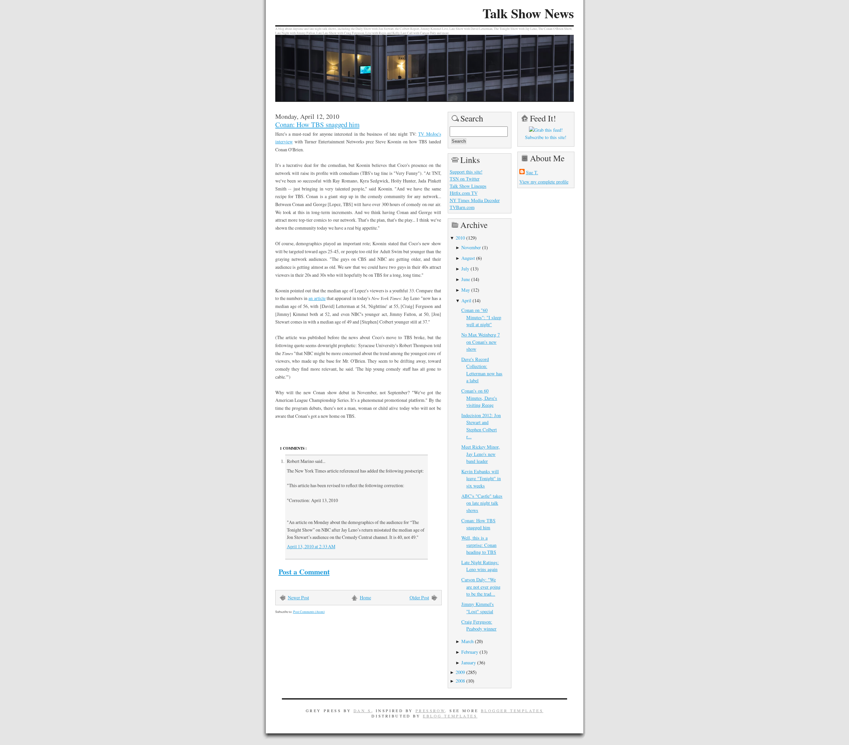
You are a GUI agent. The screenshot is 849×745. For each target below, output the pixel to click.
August (468, 258)
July (465, 268)
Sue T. (532, 172)
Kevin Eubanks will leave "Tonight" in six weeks (481, 478)
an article (316, 298)
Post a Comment (304, 571)
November (471, 247)
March (467, 641)
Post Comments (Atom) (309, 612)
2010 (460, 238)
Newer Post (298, 597)
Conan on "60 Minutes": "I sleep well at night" (481, 317)
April (466, 300)
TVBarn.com (462, 207)
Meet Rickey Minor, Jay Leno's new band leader (480, 454)
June (465, 279)
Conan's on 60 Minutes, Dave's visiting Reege (479, 398)
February (469, 652)
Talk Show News (528, 13)
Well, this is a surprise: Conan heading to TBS (478, 545)
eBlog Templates (450, 715)
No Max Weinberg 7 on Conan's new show (480, 342)
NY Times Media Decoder (475, 200)
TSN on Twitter (465, 179)
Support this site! (466, 172)
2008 (460, 681)
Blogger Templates (512, 710)
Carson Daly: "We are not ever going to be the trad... (480, 586)
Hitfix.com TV (464, 193)
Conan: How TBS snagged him (317, 124)
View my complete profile (543, 182)
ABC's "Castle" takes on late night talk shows (481, 503)
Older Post (419, 597)
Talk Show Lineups (468, 186)
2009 (460, 672)
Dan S (362, 710)
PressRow (430, 710)
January (468, 662)
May (465, 290)
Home (365, 597)
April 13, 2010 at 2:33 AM (311, 546)
